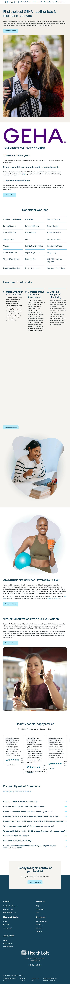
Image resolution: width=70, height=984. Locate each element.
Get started (6, 925)
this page (22, 174)
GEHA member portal (54, 598)
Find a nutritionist (10, 30)
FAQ (37, 906)
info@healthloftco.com (10, 906)
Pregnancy (51, 252)
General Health (9, 232)
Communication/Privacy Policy (9, 979)
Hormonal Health (54, 239)
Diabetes (29, 219)
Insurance (39, 931)
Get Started (9, 195)
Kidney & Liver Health (34, 246)
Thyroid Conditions (11, 259)
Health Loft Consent (23, 979)
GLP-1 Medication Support (54, 260)
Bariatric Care (31, 259)
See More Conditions (56, 268)
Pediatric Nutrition (54, 246)
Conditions (39, 925)
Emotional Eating (32, 226)
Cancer (6, 246)
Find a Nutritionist (11, 427)
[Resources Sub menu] (64, 2)
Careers (5, 940)
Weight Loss (8, 239)
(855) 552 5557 (8, 909)
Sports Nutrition (10, 252)
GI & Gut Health (53, 219)
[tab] (33, 762)
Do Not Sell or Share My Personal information (50, 979)
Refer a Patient (49, 2)
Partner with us (8, 947)
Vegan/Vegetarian (32, 252)
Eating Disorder (9, 226)
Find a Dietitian (25, 2)
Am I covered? (37, 2)
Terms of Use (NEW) (35, 979)
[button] (35, 801)
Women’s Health (54, 232)
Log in (5, 921)
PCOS (27, 239)
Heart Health (30, 232)
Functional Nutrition (11, 268)
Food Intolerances (32, 268)
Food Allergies (53, 226)
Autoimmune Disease (12, 219)
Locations (39, 928)
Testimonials (40, 909)
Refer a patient (7, 943)
